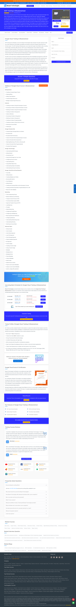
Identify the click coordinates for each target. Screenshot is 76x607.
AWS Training (7, 525)
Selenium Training (27, 528)
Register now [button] (26, 80)
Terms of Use (67, 563)
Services (9, 563)
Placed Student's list (18, 360)
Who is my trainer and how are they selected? (15, 497)
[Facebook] (51, 557)
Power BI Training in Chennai (9, 581)
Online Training (49, 5)
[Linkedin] (59, 557)
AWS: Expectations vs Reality (51, 547)
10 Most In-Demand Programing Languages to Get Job (14, 547)
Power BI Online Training (21, 571)
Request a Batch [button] (39, 306)
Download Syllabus (44, 85)
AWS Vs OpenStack (28, 547)
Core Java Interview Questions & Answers (47, 537)
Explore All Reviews (26, 458)
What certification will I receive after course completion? (17, 505)
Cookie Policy (61, 563)
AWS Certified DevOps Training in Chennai (51, 578)
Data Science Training (31, 525)
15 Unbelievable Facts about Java (39, 547)
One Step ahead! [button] (26, 422)
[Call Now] (73, 599)
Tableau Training (34, 528)
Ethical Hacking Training (22, 525)
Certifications (29, 5)
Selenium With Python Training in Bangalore (22, 589)
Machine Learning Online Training (10, 571)
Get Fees (43, 296)
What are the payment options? (12, 510)
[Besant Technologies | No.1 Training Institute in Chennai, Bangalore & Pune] (12, 6)
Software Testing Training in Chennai (10, 578)
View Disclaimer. (68, 605)
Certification (35, 32)
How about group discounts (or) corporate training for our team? (18, 508)
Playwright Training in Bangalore (47, 589)
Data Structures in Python (46, 550)
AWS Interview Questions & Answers (11, 535)
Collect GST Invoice (15, 558)
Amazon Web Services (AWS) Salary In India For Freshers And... (16, 550)
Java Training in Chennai (57, 581)
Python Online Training (29, 569)
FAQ (50, 32)
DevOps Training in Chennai (9, 583)
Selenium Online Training (38, 569)
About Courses (7, 32)
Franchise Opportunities (44, 563)
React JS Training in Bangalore (36, 589)
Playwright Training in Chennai (23, 578)
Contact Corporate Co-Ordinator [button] (26, 319)
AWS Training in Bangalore (58, 591)
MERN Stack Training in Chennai (32, 581)
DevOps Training (39, 525)
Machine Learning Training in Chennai (45, 581)
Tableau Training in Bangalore (9, 589)
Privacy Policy (56, 563)
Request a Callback (74, 188)
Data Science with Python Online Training (61, 569)
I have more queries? (10, 513)
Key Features (41, 32)
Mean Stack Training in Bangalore (10, 591)
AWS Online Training (7, 569)
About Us (5, 563)
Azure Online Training (29, 571)
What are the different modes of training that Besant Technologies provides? (21, 502)
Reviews (46, 32)
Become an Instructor (35, 563)
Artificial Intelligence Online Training (54, 571)
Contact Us (18, 563)
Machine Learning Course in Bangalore (35, 591)
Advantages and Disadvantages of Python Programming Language (30, 535)
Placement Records (59, 0)
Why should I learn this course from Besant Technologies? (17, 491)
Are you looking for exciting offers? (13, 485)
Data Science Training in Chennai (55, 576)
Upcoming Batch (22, 32)
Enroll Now (56, 26)
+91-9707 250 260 (13, 488)
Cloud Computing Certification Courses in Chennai (40, 576)
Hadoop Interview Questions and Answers (63, 537)
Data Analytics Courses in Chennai (25, 576)
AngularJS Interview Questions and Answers (51, 535)
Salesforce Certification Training (17, 528)
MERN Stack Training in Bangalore (22, 591)
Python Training (7, 528)
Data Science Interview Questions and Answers (30, 537)
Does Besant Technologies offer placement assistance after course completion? (21, 494)
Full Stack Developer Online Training (40, 571)
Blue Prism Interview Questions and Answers (12, 537)
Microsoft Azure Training (62, 525)
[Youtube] (57, 557)
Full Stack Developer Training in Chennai (11, 576)
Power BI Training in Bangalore (59, 589)
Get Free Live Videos (64, 26)
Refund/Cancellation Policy (16, 565)
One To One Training (65, 20)
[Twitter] (54, 557)
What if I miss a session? (10, 499)
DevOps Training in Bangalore (48, 591)
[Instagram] (62, 557)
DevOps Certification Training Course (18, 569)
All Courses (37, 5)
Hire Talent (63, 5)
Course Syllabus (14, 32)
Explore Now (26, 279)
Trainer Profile (29, 32)
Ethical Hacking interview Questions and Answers (32, 540)
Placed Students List (7, 558)
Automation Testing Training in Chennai (36, 578)
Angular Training (13, 525)
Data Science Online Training (49, 569)
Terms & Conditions (7, 565)
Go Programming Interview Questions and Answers (13, 540)
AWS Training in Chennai (63, 578)
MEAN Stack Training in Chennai (20, 581)
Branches (43, 5)
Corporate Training (56, 5)
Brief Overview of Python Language (34, 550)
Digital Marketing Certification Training (50, 525)
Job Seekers (68, 5)
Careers (22, 563)
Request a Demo (69, 32)
